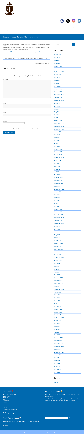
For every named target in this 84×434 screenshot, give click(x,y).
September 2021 (59, 189)
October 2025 (58, 69)
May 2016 (57, 363)
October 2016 (58, 349)
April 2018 (57, 303)
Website (5, 121)
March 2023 (57, 146)
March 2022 (57, 174)
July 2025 (57, 77)
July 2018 (57, 295)
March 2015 (57, 372)
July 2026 (57, 57)
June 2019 (57, 266)
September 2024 (59, 100)
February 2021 (58, 209)
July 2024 (57, 106)
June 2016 (57, 360)
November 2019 (59, 252)
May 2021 (57, 200)
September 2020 (59, 223)
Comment (6, 79)
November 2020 (59, 217)
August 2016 (57, 355)
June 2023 (57, 137)
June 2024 (57, 109)
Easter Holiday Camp (42, 63)
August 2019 (57, 260)
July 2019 (57, 263)
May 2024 (57, 112)
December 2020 (58, 215)
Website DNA (60, 432)
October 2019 (58, 255)
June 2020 (57, 232)
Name (5, 103)
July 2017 (57, 323)
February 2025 (58, 89)
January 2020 (58, 246)
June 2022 (57, 166)
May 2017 (57, 329)
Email (4, 112)
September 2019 (59, 257)
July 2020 (57, 229)
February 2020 (58, 243)
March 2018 (57, 306)
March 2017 (57, 335)
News (56, 27)
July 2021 (57, 195)
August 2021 (57, 192)
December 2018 (58, 283)
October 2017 (58, 315)
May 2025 (57, 83)
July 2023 (57, 134)
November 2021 (59, 183)
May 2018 (57, 300)
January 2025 (58, 92)
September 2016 (59, 352)
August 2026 (57, 54)
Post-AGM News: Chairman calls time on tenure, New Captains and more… (26, 58)
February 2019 (58, 277)
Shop (72, 27)
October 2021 (58, 186)
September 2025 (59, 72)
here (6, 425)
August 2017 (57, 320)
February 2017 (58, 337)
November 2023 (59, 126)
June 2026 (57, 60)
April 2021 (57, 203)
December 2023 (58, 123)
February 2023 (58, 149)
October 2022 (58, 154)
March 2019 (57, 275)
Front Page (34, 52)
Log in (56, 382)
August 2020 (57, 226)
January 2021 (58, 212)
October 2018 (58, 286)
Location (7, 30)
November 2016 (59, 346)
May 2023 (57, 140)
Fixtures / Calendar (64, 27)
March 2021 (57, 206)
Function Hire (19, 27)
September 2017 (59, 317)
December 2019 (58, 249)
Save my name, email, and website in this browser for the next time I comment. (24, 128)
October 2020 (58, 220)
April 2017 (57, 332)
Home (6, 27)
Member (50, 432)
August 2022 (57, 160)
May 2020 (57, 235)
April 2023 (57, 143)
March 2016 (57, 369)
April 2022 (57, 172)
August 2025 (57, 74)
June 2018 (57, 297)
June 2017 (57, 326)
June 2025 (57, 80)
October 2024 (58, 97)
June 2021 (57, 197)
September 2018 (59, 289)
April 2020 (57, 237)
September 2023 (59, 129)
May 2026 (57, 63)
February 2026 (58, 66)
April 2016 (57, 366)
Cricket (7, 52)
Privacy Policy (44, 432)
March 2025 (57, 86)
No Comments (43, 52)
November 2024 (59, 94)
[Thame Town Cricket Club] (10, 2)
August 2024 (57, 103)
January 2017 (58, 340)
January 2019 (58, 280)
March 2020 (57, 240)
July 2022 (57, 163)
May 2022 (57, 169)
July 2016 (57, 358)
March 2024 (57, 117)
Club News (28, 52)
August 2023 (57, 132)
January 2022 (58, 180)
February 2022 (58, 177)
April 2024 (57, 114)
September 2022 (59, 157)
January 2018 (58, 312)
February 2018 (58, 309)
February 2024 (58, 120)
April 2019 (57, 272)
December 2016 (58, 343)
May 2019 (57, 269)
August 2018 (57, 292)
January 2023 (58, 152)
